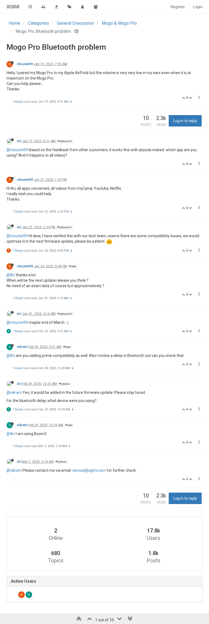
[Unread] (43, 7)
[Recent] (30, 7)
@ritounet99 (66, 141)
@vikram (65, 384)
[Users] (82, 7)
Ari (19, 141)
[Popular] (56, 7)
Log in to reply (185, 121)
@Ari (73, 266)
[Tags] (69, 7)
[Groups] (95, 7)
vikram (22, 347)
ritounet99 (25, 64)
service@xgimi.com (89, 470)
